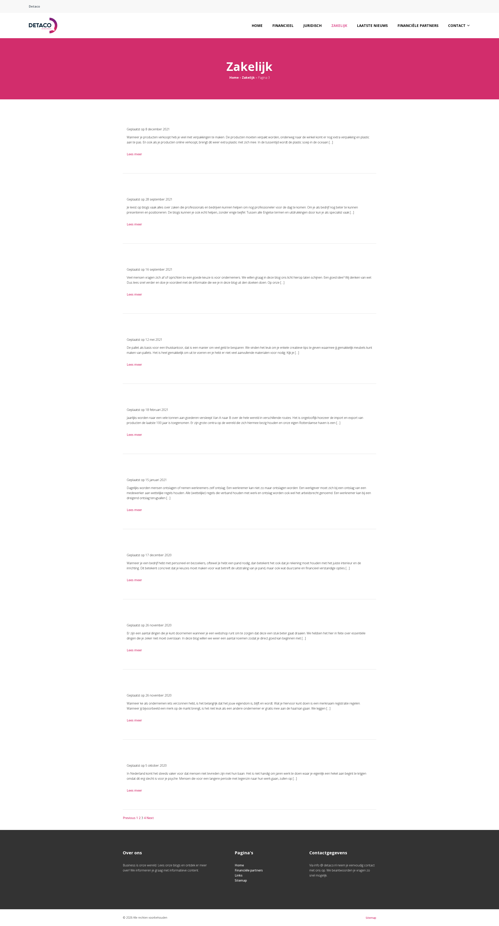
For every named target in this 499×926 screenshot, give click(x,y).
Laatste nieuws (372, 25)
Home (257, 25)
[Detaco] (43, 25)
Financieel (283, 25)
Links (238, 875)
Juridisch (312, 25)
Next (150, 818)
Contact (456, 25)
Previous (129, 818)
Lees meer (134, 154)
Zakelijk (339, 25)
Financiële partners (417, 25)
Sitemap (241, 880)
